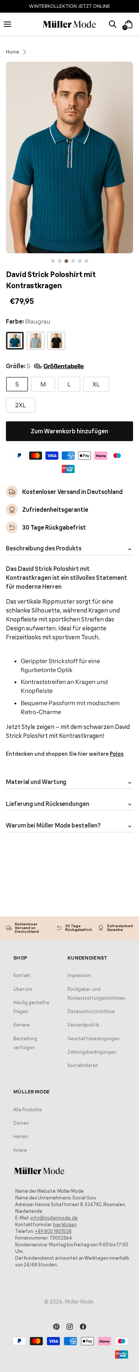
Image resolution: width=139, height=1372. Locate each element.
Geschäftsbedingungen (93, 1038)
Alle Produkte (27, 1109)
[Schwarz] (56, 341)
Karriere (21, 1025)
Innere (20, 1150)
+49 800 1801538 (53, 1231)
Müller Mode (78, 1301)
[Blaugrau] (15, 341)
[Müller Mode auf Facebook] (83, 1327)
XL (96, 384)
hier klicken (65, 1224)
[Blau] (35, 341)
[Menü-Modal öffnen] (10, 24)
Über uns (22, 989)
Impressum (79, 975)
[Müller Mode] (69, 24)
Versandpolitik (83, 1025)
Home (12, 52)
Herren (20, 1136)
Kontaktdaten (82, 1065)
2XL (20, 405)
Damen (21, 1123)
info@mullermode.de (54, 1218)
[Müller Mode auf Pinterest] (56, 1327)
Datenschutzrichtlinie (91, 1011)
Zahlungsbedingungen (91, 1052)
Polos (116, 754)
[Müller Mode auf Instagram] (69, 1327)
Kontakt (22, 975)
